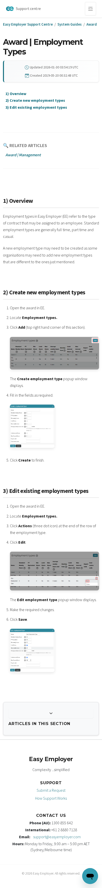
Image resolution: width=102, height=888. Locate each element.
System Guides (69, 24)
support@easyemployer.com (57, 836)
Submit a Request (51, 790)
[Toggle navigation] (90, 8)
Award (91, 24)
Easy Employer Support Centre (28, 24)
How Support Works (51, 798)
